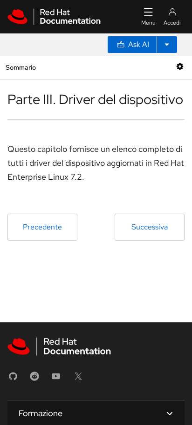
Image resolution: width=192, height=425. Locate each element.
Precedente (42, 227)
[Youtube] (56, 379)
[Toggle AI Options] (167, 44)
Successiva (149, 227)
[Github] (13, 379)
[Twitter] (78, 379)
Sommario (20, 67)
